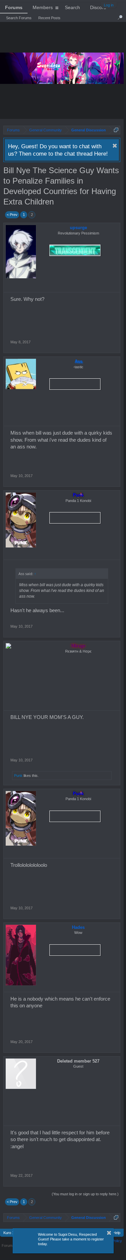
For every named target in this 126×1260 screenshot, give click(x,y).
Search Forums (19, 18)
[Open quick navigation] (116, 130)
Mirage (78, 645)
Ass (78, 361)
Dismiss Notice (114, 145)
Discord (98, 7)
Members (43, 7)
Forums (14, 7)
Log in (109, 5)
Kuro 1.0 (10, 1233)
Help (116, 1233)
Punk (78, 495)
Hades (78, 927)
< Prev (12, 215)
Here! (101, 153)
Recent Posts (49, 18)
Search (72, 7)
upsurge (78, 227)
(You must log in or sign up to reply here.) (85, 1194)
